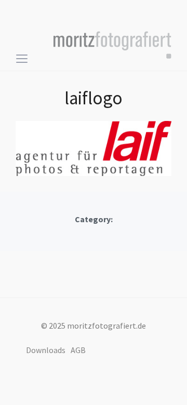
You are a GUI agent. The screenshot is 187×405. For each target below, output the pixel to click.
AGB (78, 350)
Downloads (45, 350)
